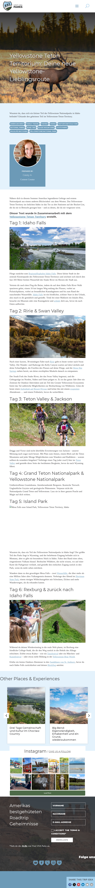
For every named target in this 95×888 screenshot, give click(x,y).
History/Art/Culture (68, 124)
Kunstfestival (15, 656)
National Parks (17, 127)
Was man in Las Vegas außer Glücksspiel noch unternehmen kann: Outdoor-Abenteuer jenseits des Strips (25, 733)
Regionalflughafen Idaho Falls (42, 273)
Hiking (53, 124)
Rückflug (52, 665)
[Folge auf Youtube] (35, 862)
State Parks (61, 127)
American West (17, 124)
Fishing (44, 124)
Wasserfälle (62, 573)
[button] (69, 884)
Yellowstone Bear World (64, 656)
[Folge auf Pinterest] (59, 862)
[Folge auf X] (47, 862)
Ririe (52, 361)
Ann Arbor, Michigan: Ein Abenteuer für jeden (67, 729)
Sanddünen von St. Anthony (62, 662)
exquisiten (74, 389)
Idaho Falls (38, 294)
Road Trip (31, 127)
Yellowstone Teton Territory (28, 216)
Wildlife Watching (19, 131)
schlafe (57, 301)
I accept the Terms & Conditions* (65, 832)
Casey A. (27, 175)
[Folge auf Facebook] (41, 862)
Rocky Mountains (46, 127)
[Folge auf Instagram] (53, 862)
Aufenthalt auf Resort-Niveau (33, 389)
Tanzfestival (52, 653)
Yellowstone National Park (43, 131)
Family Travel (32, 124)
